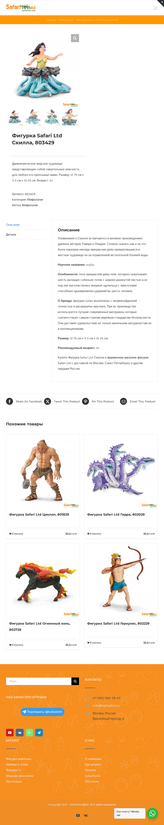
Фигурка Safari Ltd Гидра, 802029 (116, 514)
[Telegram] (39, 732)
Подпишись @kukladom (44, 712)
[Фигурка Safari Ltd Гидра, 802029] (121, 471)
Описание (13, 225)
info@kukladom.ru (106, 705)
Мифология (35, 199)
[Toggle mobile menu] (156, 8)
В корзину (17, 533)
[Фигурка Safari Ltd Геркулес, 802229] (121, 580)
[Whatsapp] (29, 732)
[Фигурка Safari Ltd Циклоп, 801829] (43, 471)
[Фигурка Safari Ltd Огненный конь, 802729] (43, 580)
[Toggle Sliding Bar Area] (160, 3)
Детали (11, 234)
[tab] (26, 225)
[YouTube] (10, 732)
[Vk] (20, 732)
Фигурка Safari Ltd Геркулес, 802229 (118, 623)
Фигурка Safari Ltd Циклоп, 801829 (39, 514)
